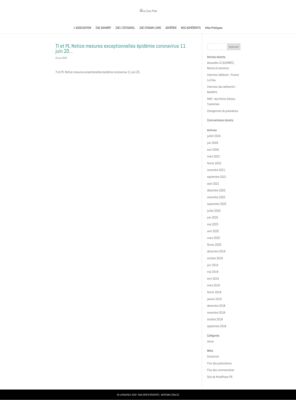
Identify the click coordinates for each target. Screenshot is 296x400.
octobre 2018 (215, 319)
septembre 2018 (216, 326)
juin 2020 (212, 217)
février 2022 (214, 163)
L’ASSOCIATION (82, 28)
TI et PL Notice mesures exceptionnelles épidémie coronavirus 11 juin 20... (98, 72)
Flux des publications (219, 363)
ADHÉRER (170, 28)
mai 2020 (212, 224)
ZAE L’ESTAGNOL (125, 28)
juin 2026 (212, 143)
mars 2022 (213, 156)
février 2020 (214, 245)
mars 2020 (213, 238)
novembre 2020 (216, 197)
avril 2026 (213, 150)
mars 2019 (213, 285)
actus (210, 341)
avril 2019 (213, 278)
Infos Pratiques (213, 28)
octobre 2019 (215, 258)
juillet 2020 (213, 211)
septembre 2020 (216, 204)
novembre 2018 (216, 312)
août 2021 (213, 184)
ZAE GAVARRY (103, 28)
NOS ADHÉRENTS (191, 28)
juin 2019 (212, 265)
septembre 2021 (216, 177)
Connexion (213, 356)
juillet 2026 (213, 136)
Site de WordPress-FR (219, 377)
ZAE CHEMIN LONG (150, 28)
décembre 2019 (216, 251)
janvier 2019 (214, 299)
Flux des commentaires (220, 370)
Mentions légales (170, 394)
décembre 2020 (216, 190)
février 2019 (214, 292)
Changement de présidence (222, 111)
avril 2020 (213, 231)
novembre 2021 (216, 170)
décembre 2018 (216, 306)
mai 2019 (212, 272)
